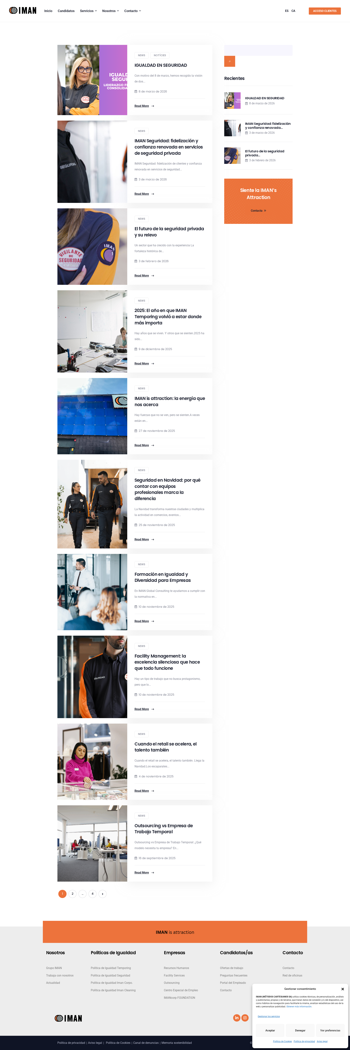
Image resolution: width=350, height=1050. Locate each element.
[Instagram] (245, 1018)
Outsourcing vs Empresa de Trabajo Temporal (164, 829)
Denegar (300, 1030)
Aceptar (270, 1030)
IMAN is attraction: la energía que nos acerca (170, 401)
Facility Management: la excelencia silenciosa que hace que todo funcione (167, 662)
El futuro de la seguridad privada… (264, 153)
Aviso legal (322, 1041)
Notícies (160, 55)
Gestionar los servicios (269, 1016)
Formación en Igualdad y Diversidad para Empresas (163, 577)
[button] (343, 989)
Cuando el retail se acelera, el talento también (166, 747)
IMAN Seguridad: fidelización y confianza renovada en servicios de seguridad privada (169, 147)
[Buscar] (229, 61)
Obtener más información (299, 1006)
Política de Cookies (282, 1041)
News (141, 55)
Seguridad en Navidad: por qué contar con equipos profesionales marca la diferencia (168, 489)
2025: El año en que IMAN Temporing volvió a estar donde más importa (168, 316)
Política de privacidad (304, 1041)
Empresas (174, 952)
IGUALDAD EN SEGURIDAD (161, 65)
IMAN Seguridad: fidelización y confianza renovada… (268, 126)
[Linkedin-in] (236, 1018)
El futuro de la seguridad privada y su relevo (169, 232)
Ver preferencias (330, 1030)
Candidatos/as (236, 952)
